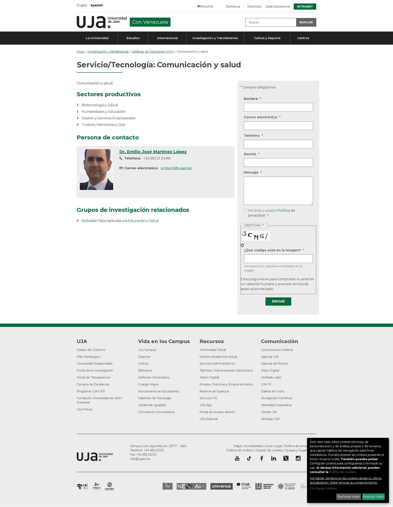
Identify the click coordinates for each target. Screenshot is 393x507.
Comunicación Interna (277, 350)
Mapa (238, 446)
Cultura (143, 363)
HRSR (168, 486)
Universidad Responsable (95, 363)
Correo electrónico (261, 117)
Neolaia (191, 486)
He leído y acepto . (270, 213)
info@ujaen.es (140, 459)
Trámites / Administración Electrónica (226, 370)
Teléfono (252, 136)
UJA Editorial (209, 419)
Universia (221, 486)
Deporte (144, 357)
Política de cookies (239, 450)
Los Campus (147, 350)
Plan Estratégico (88, 357)
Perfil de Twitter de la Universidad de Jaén (285, 458)
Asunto (250, 154)
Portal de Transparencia (93, 377)
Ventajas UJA (270, 419)
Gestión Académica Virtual (218, 357)
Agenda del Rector (274, 363)
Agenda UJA (270, 357)
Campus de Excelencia (93, 384)
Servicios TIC (209, 398)
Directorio (254, 6)
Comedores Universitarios (156, 412)
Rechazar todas (348, 496)
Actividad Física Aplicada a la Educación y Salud (120, 221)
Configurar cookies (323, 488)
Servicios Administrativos (217, 363)
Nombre (251, 99)
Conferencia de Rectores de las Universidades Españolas (244, 486)
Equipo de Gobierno (91, 350)
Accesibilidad (253, 446)
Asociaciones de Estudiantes (158, 391)
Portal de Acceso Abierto (217, 412)
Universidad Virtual (213, 350)
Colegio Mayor (148, 384)
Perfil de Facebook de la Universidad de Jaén (261, 458)
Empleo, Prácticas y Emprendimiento (226, 384)
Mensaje (252, 173)
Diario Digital (270, 370)
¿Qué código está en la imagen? (273, 250)
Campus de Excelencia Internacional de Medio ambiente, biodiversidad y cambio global (109, 486)
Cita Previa (84, 409)
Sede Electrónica (277, 6)
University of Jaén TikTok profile (249, 458)
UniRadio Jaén (271, 377)
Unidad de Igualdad (152, 405)
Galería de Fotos (272, 391)
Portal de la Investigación (95, 370)
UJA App (206, 405)
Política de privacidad (299, 446)
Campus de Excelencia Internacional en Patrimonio (82, 486)
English (82, 5)
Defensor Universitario (154, 377)
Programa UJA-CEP (91, 391)
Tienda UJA (269, 412)
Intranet (305, 6)
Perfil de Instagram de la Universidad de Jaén (298, 458)
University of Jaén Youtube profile (237, 458)
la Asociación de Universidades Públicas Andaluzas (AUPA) (264, 486)
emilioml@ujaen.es (176, 168)
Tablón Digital (209, 377)
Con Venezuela (150, 22)
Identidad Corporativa (276, 405)
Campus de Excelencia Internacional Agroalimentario (97, 486)
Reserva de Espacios (214, 391)
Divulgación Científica (276, 398)
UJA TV (266, 384)
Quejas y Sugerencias (301, 450)
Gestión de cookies (269, 450)
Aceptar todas (373, 496)
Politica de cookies (342, 472)
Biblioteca (145, 370)
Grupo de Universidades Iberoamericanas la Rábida (287, 486)
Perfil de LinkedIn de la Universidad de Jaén (273, 458)
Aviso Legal (273, 446)
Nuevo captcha (242, 245)
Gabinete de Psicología (154, 398)
